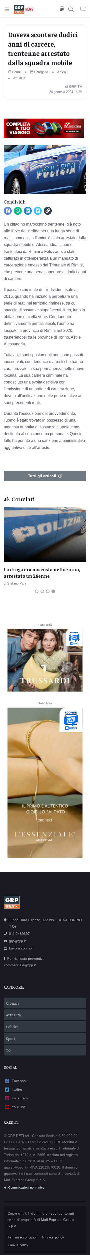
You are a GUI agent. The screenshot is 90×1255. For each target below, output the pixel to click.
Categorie (41, 72)
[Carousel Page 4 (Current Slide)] (53, 591)
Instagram (20, 1098)
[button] (74, 9)
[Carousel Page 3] (48, 591)
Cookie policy (18, 1245)
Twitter (17, 1089)
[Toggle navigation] (7, 9)
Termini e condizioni (23, 1237)
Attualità (19, 78)
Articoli (62, 72)
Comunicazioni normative (26, 1187)
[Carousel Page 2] (42, 591)
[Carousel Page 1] (36, 591)
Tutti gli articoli (42, 476)
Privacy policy (53, 1237)
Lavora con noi (20, 948)
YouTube (19, 1107)
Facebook (20, 1081)
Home (16, 72)
